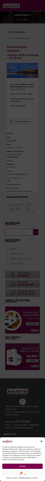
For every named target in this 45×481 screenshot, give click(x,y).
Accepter (23, 466)
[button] (41, 441)
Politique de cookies (12, 478)
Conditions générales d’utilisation (28, 478)
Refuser (22, 473)
